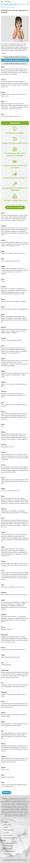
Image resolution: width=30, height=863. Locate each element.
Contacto (6, 827)
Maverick (3, 509)
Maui (2, 662)
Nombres (6, 5)
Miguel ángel (5, 670)
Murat (2, 251)
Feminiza (6, 853)
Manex (3, 647)
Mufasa (3, 411)
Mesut (3, 424)
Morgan (3, 432)
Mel (2, 683)
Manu (2, 775)
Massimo (3, 391)
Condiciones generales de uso (11, 838)
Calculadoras (15, 123)
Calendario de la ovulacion (15, 133)
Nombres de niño (13, 5)
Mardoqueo (4, 635)
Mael (2, 114)
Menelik (3, 338)
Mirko (2, 67)
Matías (3, 314)
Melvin (3, 307)
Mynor (3, 477)
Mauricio (3, 226)
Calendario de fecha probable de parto (15, 143)
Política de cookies (8, 835)
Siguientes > (6, 792)
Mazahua (3, 444)
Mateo (3, 101)
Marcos (3, 532)
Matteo (3, 488)
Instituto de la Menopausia (10, 851)
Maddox (3, 382)
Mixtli (2, 279)
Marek (3, 92)
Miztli (2, 259)
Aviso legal (6, 832)
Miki (2, 731)
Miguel (3, 358)
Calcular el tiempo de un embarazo (15, 178)
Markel (3, 722)
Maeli (2, 585)
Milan (2, 496)
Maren (3, 346)
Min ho (3, 627)
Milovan (3, 561)
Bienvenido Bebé (8, 848)
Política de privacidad (9, 830)
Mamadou (4, 692)
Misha (3, 299)
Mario (2, 518)
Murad (3, 600)
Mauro (3, 547)
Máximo (3, 743)
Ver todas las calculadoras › (15, 207)
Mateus (3, 767)
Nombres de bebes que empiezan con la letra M (15, 57)
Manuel (3, 452)
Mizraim (3, 79)
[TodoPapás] (7, 2)
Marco (3, 570)
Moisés (3, 266)
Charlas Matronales (8, 845)
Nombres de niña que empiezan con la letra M (15, 63)
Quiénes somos (7, 824)
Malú (2, 402)
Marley (3, 655)
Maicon (3, 712)
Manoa (3, 701)
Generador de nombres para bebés (15, 200)
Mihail (3, 782)
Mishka (3, 240)
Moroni (3, 465)
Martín (3, 213)
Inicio (2, 5)
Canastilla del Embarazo (9, 843)
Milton (3, 371)
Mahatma (3, 614)
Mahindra (4, 592)
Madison (3, 327)
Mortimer (3, 286)
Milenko (3, 756)
